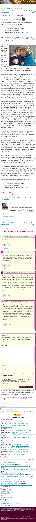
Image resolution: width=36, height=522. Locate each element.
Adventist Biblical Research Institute (10, 503)
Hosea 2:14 (32, 118)
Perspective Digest (6, 505)
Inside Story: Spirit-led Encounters (10, 483)
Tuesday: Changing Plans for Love (19, 421)
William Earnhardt (9, 301)
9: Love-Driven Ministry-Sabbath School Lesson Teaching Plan (17, 476)
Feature (7, 8)
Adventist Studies (6, 491)
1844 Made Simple (6, 501)
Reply (6, 248)
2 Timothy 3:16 (18, 134)
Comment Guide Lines (16, 337)
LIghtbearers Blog (5, 493)
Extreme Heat (30, 197)
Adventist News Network (7, 497)
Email (4, 370)
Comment (5, 345)
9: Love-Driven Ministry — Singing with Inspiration (14, 466)
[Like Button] (12, 194)
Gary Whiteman (8, 251)
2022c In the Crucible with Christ (16, 197)
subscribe (21, 381)
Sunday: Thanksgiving (7, 479)
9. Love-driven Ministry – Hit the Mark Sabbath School (15, 469)
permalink (6, 199)
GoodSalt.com (8, 517)
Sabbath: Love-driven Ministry (9, 481)
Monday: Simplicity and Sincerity (9, 473)
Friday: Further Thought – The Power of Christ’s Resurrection (16, 485)
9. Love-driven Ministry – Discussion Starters (12, 474)
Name (4, 365)
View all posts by (9, 216)
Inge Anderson (5, 421)
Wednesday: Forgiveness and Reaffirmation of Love (14, 459)
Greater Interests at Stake (8, 464)
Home (2, 8)
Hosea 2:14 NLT (25, 32)
